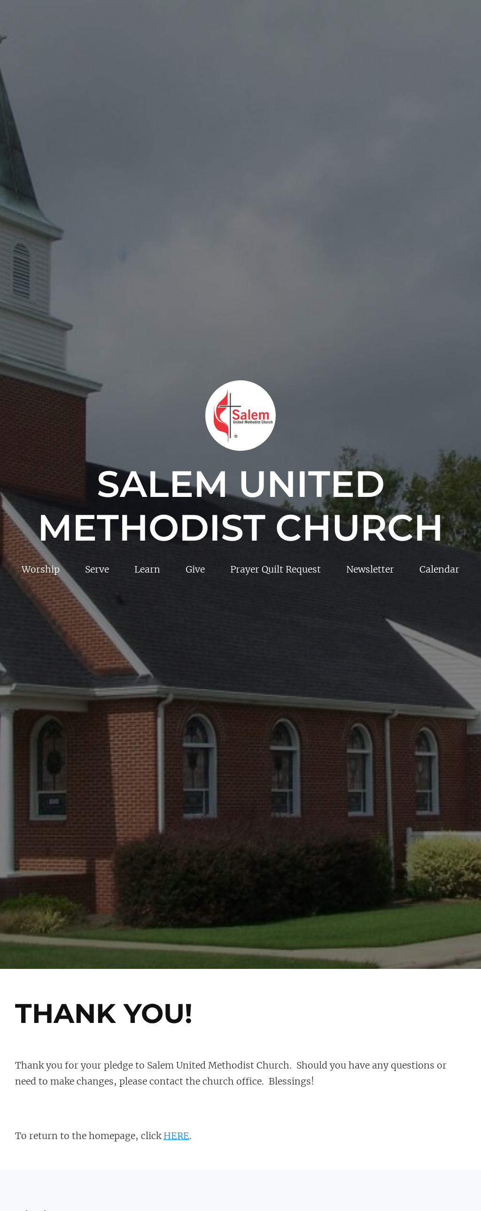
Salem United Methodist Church (240, 506)
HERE (176, 1135)
